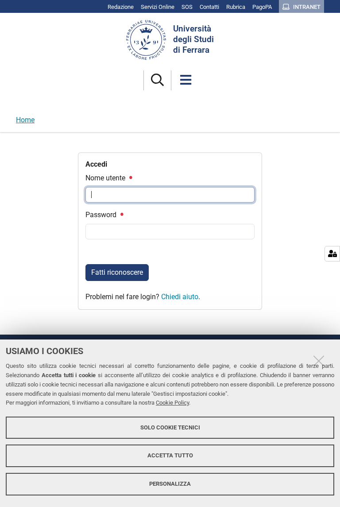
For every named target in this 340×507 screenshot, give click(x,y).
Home (25, 120)
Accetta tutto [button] (170, 455)
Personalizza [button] (170, 483)
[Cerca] (157, 80)
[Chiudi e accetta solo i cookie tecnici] (319, 361)
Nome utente (106, 178)
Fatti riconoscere (117, 272)
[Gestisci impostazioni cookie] (332, 253)
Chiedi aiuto (179, 296)
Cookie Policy (172, 402)
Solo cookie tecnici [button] (170, 427)
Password (101, 215)
